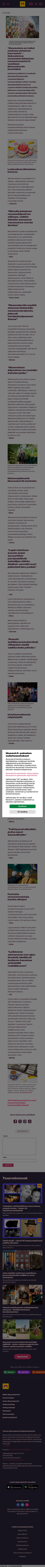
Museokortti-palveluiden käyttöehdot (21, 775)
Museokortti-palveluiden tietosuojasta (22, 773)
